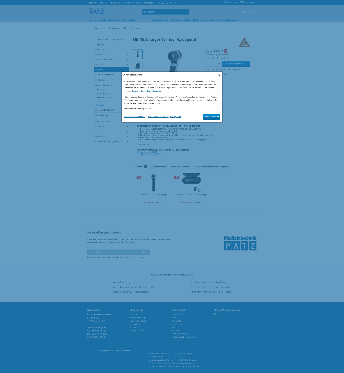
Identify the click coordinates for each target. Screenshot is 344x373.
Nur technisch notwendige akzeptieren (164, 117)
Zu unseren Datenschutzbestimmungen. (147, 91)
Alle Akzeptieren (212, 117)
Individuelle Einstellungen (134, 117)
